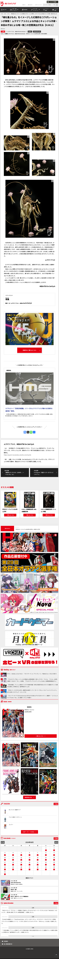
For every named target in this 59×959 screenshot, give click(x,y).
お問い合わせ (30, 4)
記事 (33, 907)
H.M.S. (30, 31)
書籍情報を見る (28, 797)
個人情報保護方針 (8, 944)
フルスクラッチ (37, 31)
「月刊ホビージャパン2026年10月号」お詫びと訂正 (27, 529)
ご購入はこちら (10, 515)
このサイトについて (38, 4)
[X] (28, 432)
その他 (3, 31)
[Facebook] (24, 432)
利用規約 (6, 941)
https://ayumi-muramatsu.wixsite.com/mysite (17, 455)
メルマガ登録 (53, 2)
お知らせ (23, 4)
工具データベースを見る (28, 832)
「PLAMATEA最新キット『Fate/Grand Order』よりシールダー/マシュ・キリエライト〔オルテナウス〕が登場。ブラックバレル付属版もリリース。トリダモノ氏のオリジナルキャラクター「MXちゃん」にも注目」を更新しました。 (29, 921)
